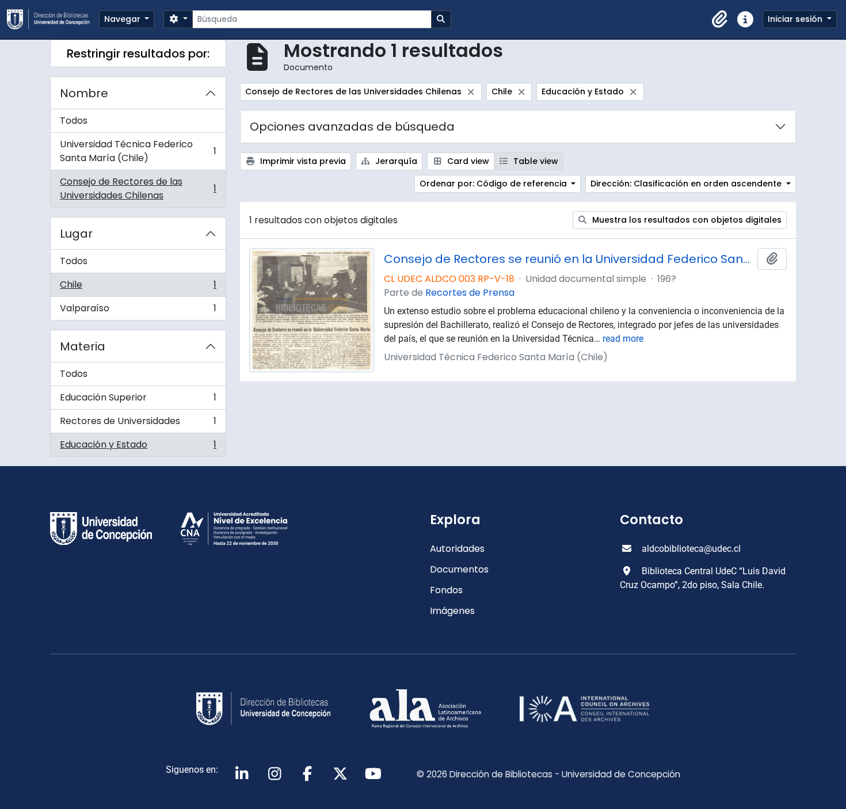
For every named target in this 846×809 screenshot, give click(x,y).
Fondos (446, 590)
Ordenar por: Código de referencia (494, 183)
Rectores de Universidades (137, 423)
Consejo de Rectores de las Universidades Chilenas (137, 188)
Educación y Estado (137, 447)
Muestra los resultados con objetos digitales (686, 220)
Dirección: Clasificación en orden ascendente (687, 183)
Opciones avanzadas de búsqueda (352, 127)
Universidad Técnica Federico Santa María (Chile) (137, 151)
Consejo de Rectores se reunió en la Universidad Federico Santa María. (568, 259)
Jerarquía (395, 161)
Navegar (123, 19)
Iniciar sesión (796, 19)
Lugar (76, 234)
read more (623, 338)
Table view (534, 161)
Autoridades (457, 548)
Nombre (84, 93)
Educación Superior (137, 400)
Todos (73, 120)
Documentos (459, 569)
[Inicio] (53, 19)
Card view (467, 161)
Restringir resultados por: (138, 53)
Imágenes (452, 610)
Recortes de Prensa (470, 292)
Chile (137, 287)
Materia (82, 346)
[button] (720, 19)
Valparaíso (137, 311)
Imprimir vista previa (302, 161)
